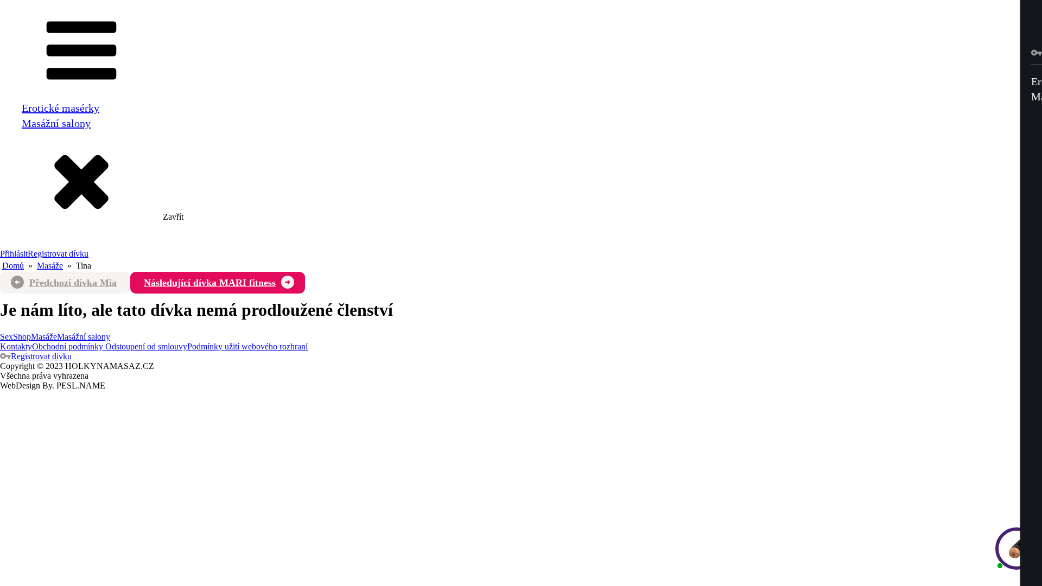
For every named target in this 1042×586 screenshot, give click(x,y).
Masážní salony (56, 123)
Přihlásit (14, 253)
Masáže (50, 265)
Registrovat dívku (58, 253)
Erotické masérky (60, 108)
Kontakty (16, 346)
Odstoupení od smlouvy (145, 346)
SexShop (15, 336)
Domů (13, 265)
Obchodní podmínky (67, 346)
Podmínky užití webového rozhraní (247, 346)
